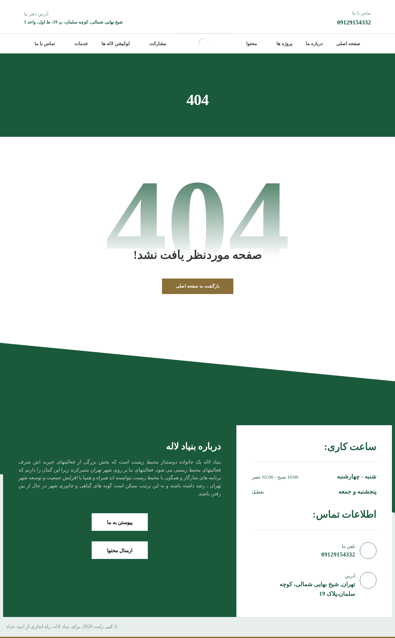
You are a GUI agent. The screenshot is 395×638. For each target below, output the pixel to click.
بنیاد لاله (61, 626)
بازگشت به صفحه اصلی (197, 285)
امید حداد (15, 626)
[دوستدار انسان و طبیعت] (203, 43)
